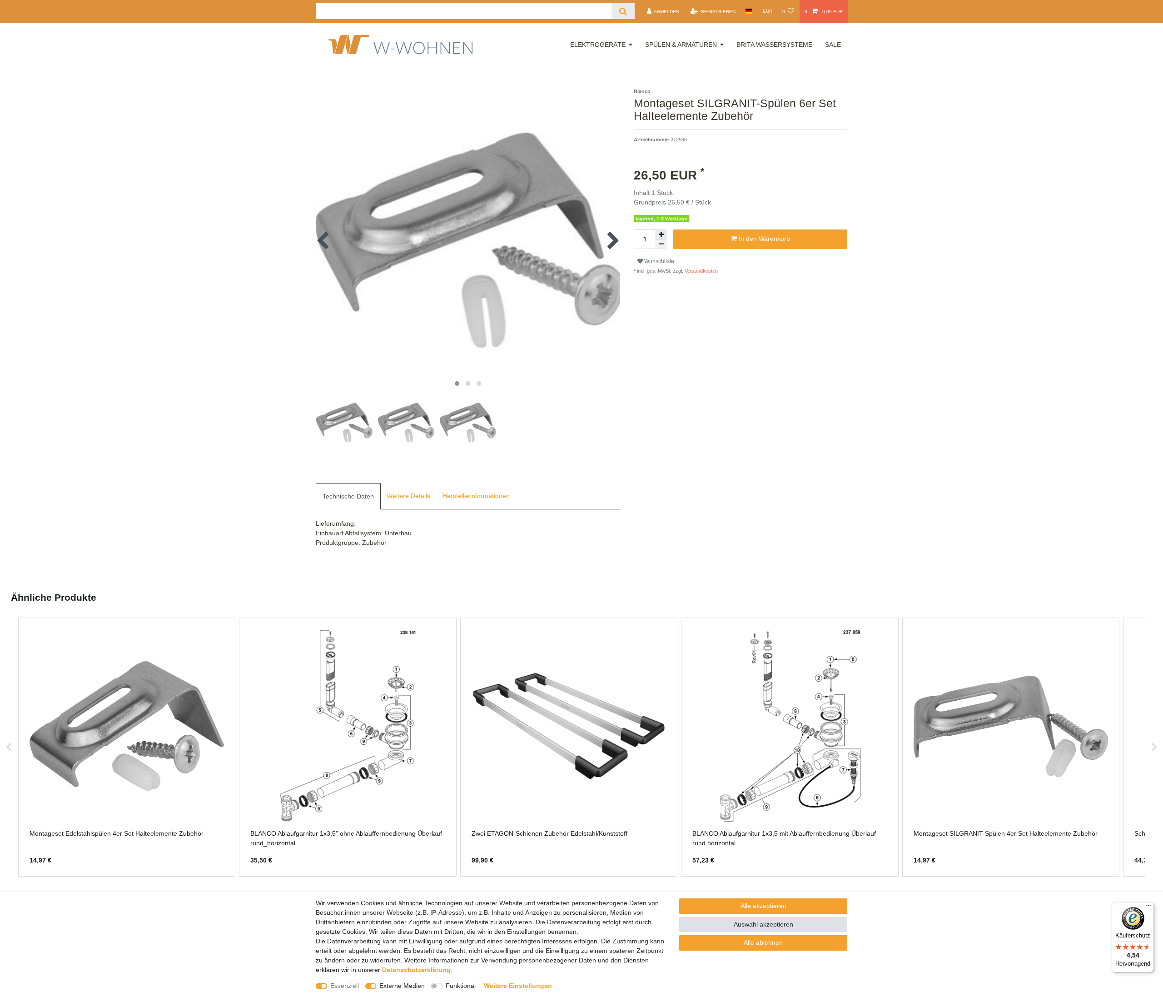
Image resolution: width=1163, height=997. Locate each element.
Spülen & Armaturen (681, 44)
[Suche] (623, 11)
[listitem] (126, 747)
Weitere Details (408, 495)
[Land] (749, 11)
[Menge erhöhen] (661, 234)
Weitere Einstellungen (518, 985)
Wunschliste (658, 261)
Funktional (461, 985)
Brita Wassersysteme (774, 44)
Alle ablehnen (763, 942)
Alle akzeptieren (763, 905)
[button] (9, 747)
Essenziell (344, 985)
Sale (833, 44)
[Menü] (1148, 907)
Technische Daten (348, 496)
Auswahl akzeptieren (763, 924)
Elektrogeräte (598, 44)
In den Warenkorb (763, 238)
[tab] (348, 496)
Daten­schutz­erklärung (416, 969)
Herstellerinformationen (476, 495)
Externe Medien (402, 985)
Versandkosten (700, 271)
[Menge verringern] (661, 244)
